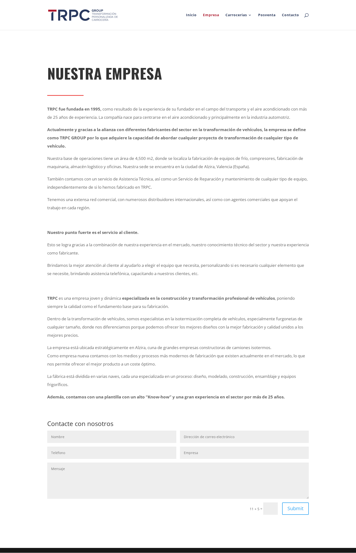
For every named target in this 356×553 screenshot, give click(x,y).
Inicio (191, 15)
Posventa (267, 15)
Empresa (211, 15)
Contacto (290, 15)
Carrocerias (236, 15)
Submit (295, 508)
